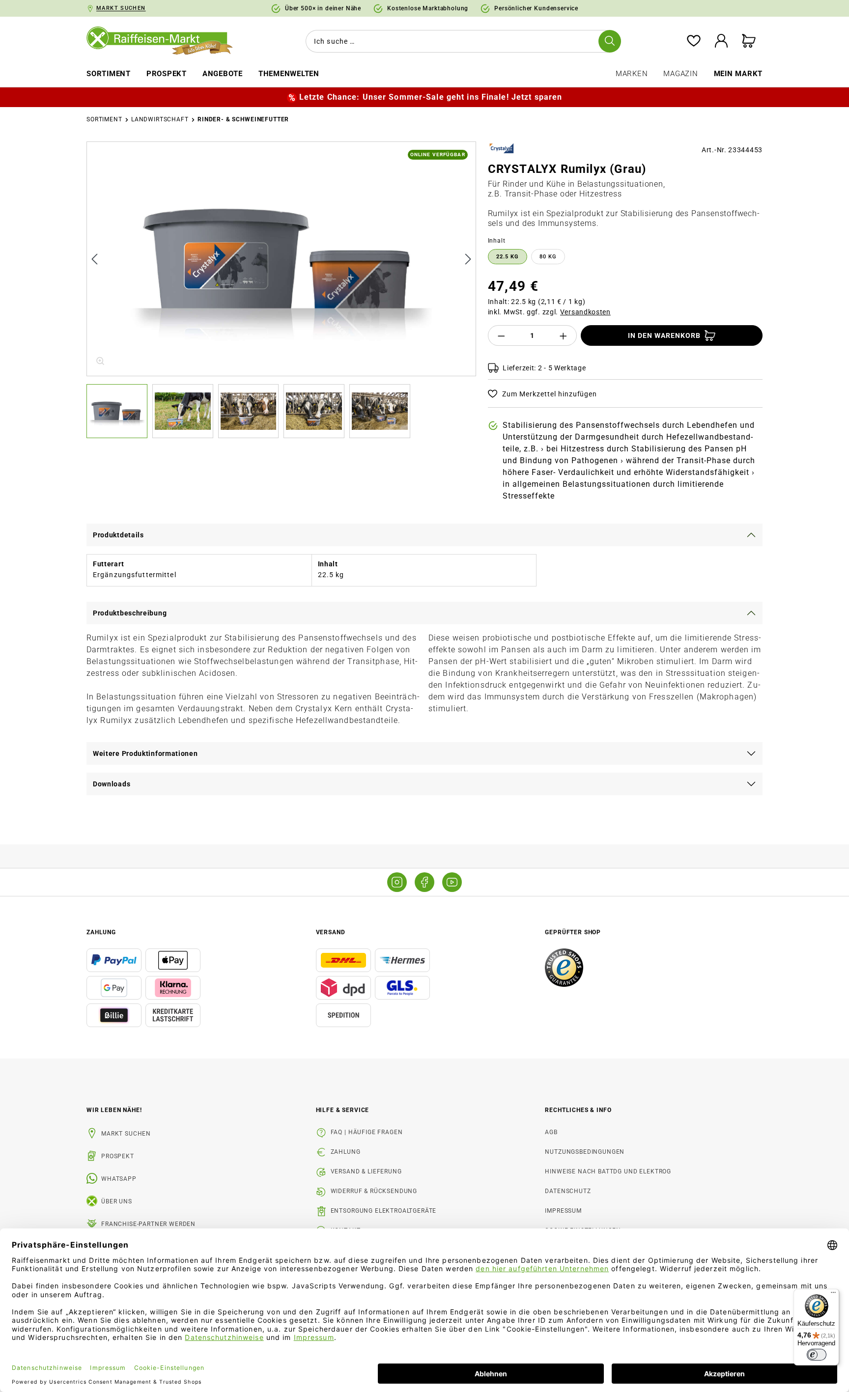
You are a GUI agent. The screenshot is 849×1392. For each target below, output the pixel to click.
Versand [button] (330, 932)
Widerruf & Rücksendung (374, 1191)
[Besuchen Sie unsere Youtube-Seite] (452, 882)
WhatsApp (119, 1178)
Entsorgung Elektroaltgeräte (384, 1210)
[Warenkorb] (749, 41)
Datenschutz (568, 1191)
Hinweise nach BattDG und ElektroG (608, 1171)
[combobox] (461, 41)
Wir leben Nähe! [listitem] (114, 1110)
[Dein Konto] (721, 41)
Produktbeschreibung (130, 613)
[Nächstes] (468, 259)
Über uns (116, 1201)
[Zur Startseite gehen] (166, 41)
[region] (281, 289)
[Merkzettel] (694, 41)
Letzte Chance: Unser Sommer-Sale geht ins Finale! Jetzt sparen (430, 97)
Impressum (563, 1210)
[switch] (816, 1355)
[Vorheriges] (94, 259)
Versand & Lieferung (366, 1171)
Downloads (111, 784)
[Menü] (833, 1295)
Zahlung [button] (101, 932)
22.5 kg (507, 256)
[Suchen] (609, 41)
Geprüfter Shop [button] (573, 932)
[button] (119, 411)
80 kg (548, 256)
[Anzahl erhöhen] (563, 335)
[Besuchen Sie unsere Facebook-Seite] (424, 882)
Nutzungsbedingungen (584, 1151)
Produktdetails (118, 535)
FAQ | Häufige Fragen (367, 1132)
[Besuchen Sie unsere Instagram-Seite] (397, 882)
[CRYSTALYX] (502, 148)
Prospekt (117, 1156)
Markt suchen (126, 1133)
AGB (551, 1132)
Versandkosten (585, 312)
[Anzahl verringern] (501, 335)
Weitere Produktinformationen (145, 753)
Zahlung (346, 1151)
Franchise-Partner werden (148, 1224)
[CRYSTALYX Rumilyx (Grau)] (282, 259)
